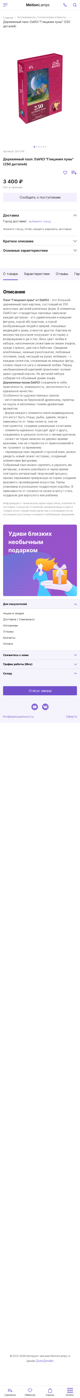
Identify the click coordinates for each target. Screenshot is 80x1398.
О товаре (10, 274)
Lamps (38, 5)
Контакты (9, 637)
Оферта (71, 716)
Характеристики (37, 274)
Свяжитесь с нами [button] (16, 655)
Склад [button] (7, 673)
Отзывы (62, 274)
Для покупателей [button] (15, 604)
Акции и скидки (13, 613)
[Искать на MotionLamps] (75, 5)
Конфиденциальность (18, 716)
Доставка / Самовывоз (19, 619)
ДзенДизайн (45, 1360)
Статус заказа (40, 691)
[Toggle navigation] (16, 4)
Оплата (8, 643)
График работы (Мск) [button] (17, 664)
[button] (65, 5)
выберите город (40, 221)
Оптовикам (10, 625)
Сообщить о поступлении (40, 197)
